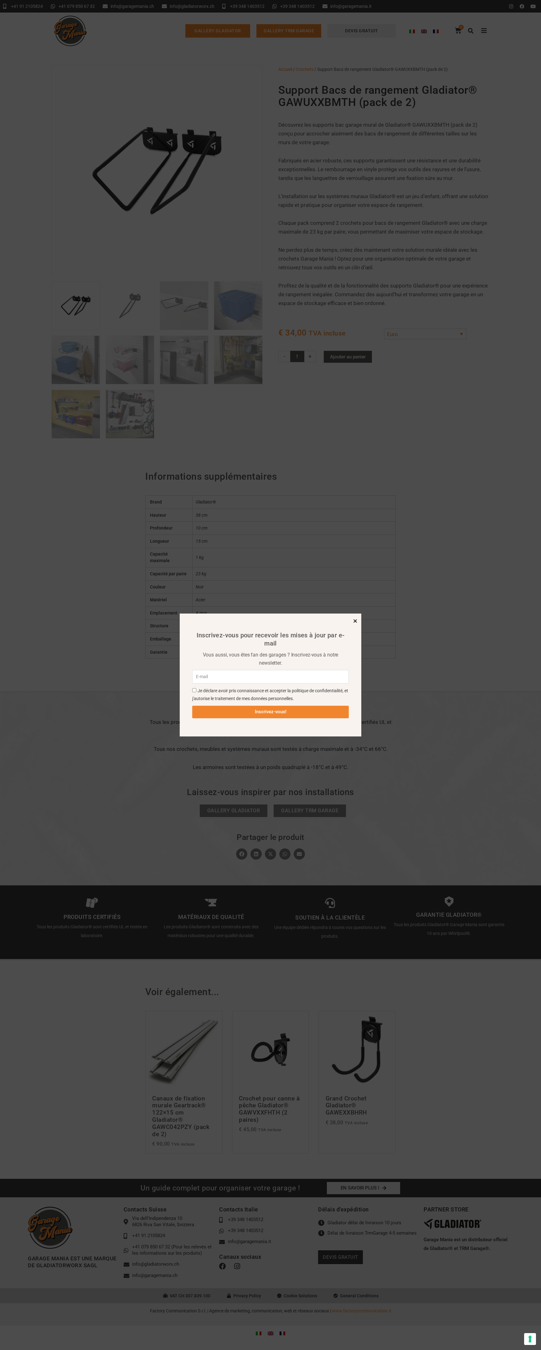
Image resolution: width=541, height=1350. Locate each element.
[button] (355, 621)
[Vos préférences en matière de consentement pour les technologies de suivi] (530, 1339)
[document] (270, 675)
